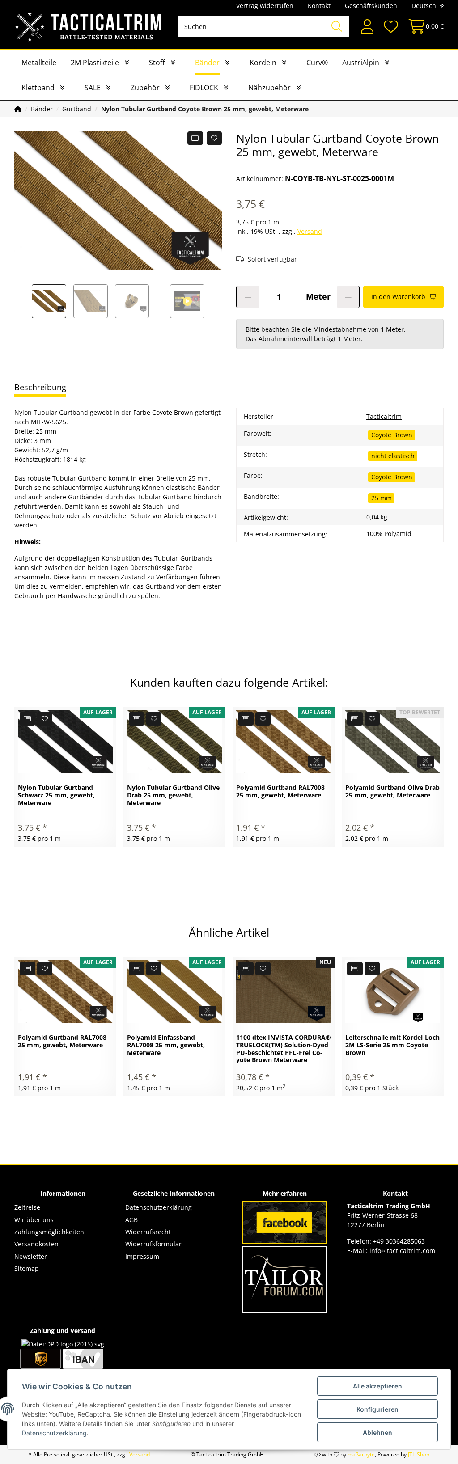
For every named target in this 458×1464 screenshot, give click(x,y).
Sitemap (26, 1268)
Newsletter (30, 1256)
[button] (367, 26)
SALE (93, 88)
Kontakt (319, 5)
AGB (131, 1219)
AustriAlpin (360, 63)
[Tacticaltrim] (88, 26)
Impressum (142, 1256)
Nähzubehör (269, 88)
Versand (309, 231)
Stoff (157, 63)
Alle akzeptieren (377, 1386)
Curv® (317, 63)
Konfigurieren (377, 1409)
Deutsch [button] (423, 5)
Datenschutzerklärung (158, 1207)
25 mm (381, 498)
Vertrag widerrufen (264, 5)
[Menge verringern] (248, 297)
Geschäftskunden (371, 5)
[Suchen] (337, 26)
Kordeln (263, 63)
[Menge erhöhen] (348, 297)
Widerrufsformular (153, 1244)
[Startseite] (17, 109)
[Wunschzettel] (390, 26)
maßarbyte (361, 1454)
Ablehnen (377, 1432)
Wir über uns (34, 1219)
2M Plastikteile (95, 63)
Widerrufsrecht (148, 1232)
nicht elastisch (393, 455)
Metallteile (38, 63)
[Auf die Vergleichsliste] (195, 138)
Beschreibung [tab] (40, 387)
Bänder (207, 63)
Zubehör (145, 88)
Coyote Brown (391, 434)
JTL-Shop (418, 1454)
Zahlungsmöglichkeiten (49, 1232)
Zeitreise (27, 1207)
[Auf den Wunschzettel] (214, 138)
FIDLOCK (204, 88)
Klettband (38, 88)
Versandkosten (36, 1244)
